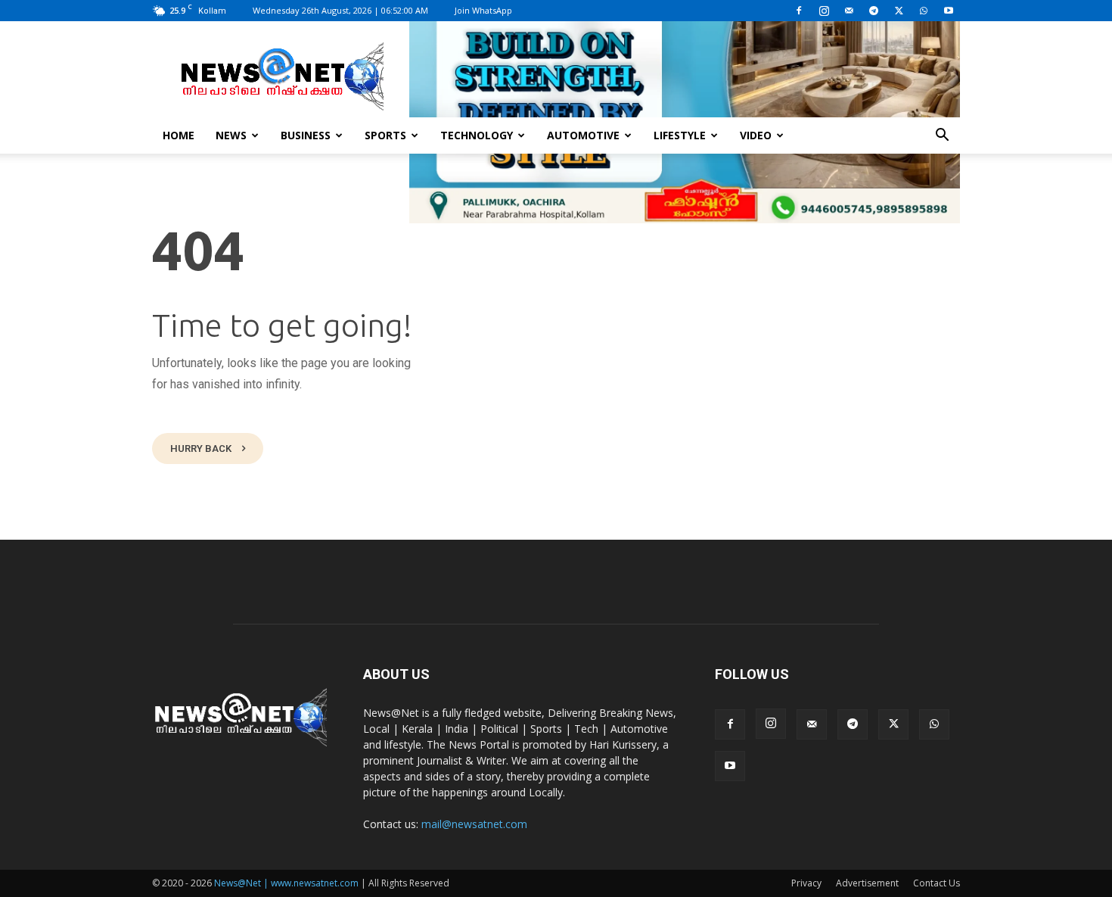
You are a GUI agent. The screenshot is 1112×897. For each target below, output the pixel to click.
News (231, 135)
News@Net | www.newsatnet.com (286, 883)
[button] (942, 136)
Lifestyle (680, 135)
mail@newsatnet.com (474, 824)
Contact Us (936, 883)
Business (306, 135)
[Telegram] (873, 10)
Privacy (806, 883)
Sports (385, 135)
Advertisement (867, 883)
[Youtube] (948, 10)
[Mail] (848, 10)
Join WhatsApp (483, 10)
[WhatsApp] (923, 10)
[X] (898, 10)
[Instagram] (823, 10)
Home (178, 135)
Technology (476, 135)
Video (756, 135)
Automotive (583, 135)
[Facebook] (798, 10)
